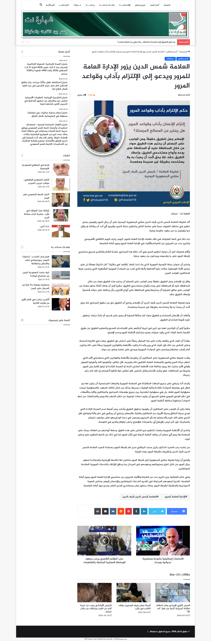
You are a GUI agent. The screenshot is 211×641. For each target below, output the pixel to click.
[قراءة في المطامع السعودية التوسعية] (61, 170)
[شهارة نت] (105, 25)
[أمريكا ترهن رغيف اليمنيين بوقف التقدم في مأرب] (134, 592)
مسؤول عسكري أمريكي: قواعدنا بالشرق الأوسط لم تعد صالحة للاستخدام (142, 42)
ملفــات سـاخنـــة (107, 5)
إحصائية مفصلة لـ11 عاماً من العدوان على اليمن (35, 286)
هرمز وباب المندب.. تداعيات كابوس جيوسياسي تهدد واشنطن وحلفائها (35, 260)
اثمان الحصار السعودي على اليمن (36, 196)
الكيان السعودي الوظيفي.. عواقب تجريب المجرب (36, 181)
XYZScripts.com (120, 639)
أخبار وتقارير (171, 52)
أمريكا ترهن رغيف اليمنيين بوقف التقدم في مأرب (135, 607)
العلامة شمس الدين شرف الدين (139, 497)
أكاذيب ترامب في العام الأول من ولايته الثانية (35, 301)
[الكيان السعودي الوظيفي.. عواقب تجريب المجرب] (61, 184)
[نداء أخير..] (61, 231)
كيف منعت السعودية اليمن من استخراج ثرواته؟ (36, 274)
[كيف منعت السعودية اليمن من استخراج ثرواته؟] (61, 275)
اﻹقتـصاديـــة (124, 5)
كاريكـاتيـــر (64, 5)
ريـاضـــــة (90, 5)
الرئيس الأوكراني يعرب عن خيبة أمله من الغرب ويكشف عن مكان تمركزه (96, 609)
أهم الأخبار (50, 5)
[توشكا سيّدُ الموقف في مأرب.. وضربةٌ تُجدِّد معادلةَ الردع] (61, 215)
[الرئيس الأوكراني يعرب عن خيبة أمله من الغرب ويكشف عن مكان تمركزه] (94, 592)
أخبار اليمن (154, 5)
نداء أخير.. (44, 226)
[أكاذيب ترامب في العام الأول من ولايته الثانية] (61, 304)
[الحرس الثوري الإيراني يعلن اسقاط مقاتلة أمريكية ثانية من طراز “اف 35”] (173, 592)
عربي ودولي (140, 5)
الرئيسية (183, 52)
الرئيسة (167, 5)
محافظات (170, 58)
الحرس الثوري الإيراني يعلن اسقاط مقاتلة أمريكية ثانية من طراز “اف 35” (173, 609)
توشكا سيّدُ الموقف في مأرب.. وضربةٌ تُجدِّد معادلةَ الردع (36, 214)
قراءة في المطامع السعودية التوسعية (35, 166)
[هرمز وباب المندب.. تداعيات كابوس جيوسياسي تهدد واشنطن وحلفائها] (61, 261)
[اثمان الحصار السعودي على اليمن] (61, 200)
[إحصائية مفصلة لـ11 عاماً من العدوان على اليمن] (61, 289)
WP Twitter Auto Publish (93, 639)
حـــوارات (77, 5)
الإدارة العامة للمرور (175, 497)
